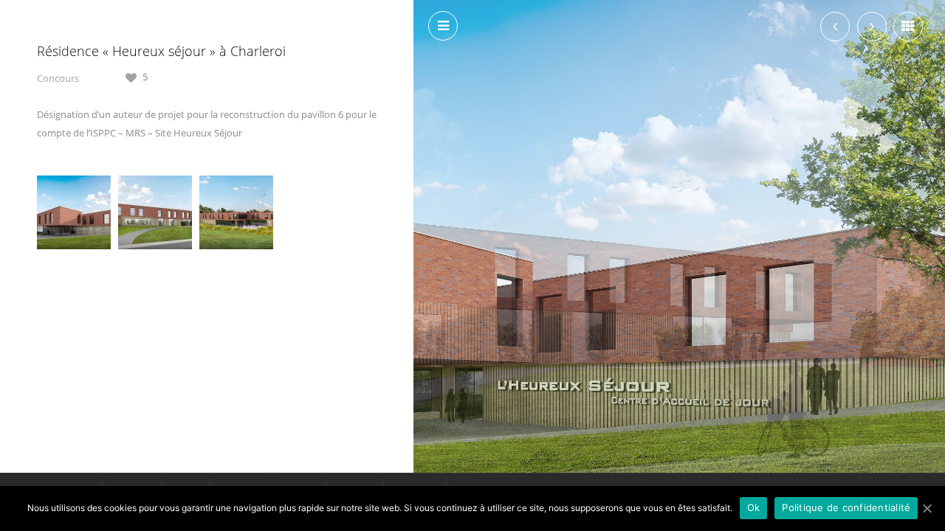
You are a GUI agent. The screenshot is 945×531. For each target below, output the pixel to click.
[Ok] (926, 508)
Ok (753, 507)
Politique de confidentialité (846, 507)
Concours (58, 78)
